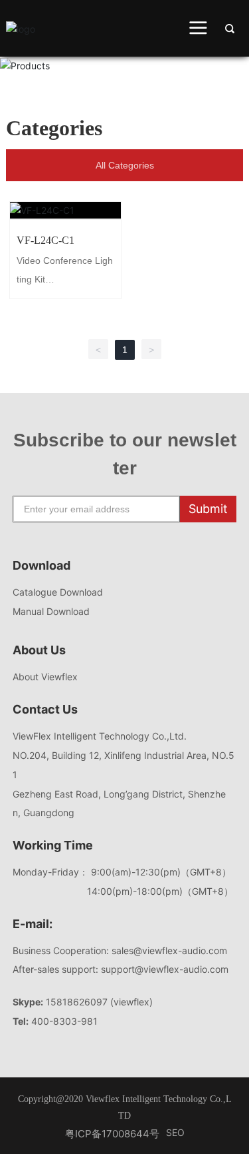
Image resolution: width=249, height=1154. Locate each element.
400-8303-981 (64, 1021)
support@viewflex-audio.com (164, 969)
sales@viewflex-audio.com (172, 950)
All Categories (125, 165)
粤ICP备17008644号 (112, 1133)
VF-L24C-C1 (65, 210)
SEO (175, 1132)
